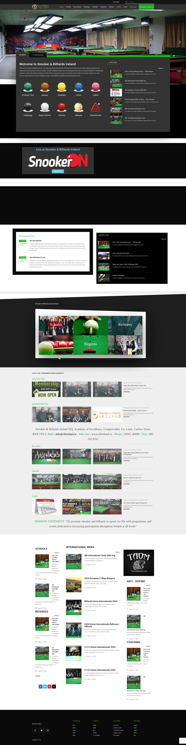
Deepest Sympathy (118, 275)
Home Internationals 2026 (120, 253)
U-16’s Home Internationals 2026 (100, 670)
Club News (21, 245)
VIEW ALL (160, 68)
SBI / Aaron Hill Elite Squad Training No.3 (135, 503)
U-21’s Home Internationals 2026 (100, 647)
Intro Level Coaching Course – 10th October (139, 71)
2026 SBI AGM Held (36, 241)
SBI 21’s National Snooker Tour (132, 478)
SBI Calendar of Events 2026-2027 (136, 90)
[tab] (22, 54)
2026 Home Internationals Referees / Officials (102, 625)
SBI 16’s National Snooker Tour (135, 109)
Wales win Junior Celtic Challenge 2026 (125, 264)
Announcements (24, 243)
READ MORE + (127, 391)
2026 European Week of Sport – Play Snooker (139, 99)
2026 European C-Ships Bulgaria (99, 578)
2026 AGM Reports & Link (37, 257)
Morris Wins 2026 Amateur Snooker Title (135, 385)
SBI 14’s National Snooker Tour (135, 118)
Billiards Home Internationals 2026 (101, 601)
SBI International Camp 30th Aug (135, 81)
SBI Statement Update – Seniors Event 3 (135, 410)
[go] (126, 2)
